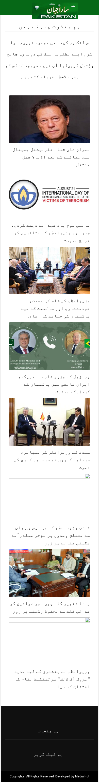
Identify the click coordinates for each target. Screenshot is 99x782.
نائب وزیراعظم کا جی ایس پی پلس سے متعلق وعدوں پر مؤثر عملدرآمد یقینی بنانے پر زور (50, 535)
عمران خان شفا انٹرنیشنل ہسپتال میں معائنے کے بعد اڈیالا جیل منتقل (51, 157)
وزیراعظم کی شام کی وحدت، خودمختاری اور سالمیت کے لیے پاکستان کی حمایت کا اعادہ (55, 308)
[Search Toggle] (25, 11)
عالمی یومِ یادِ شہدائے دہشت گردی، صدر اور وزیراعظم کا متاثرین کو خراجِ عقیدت (50, 233)
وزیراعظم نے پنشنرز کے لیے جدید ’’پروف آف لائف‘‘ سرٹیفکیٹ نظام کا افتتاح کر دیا (52, 679)
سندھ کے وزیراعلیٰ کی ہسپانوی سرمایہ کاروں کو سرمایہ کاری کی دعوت (52, 460)
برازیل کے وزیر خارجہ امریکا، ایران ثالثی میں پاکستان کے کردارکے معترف (54, 384)
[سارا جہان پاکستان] (55, 10)
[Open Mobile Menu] (88, 11)
